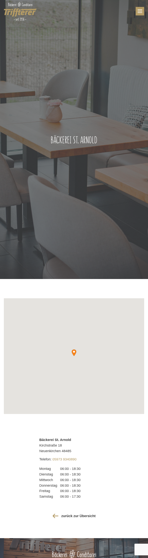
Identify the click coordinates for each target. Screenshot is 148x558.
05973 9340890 (64, 459)
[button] (74, 353)
